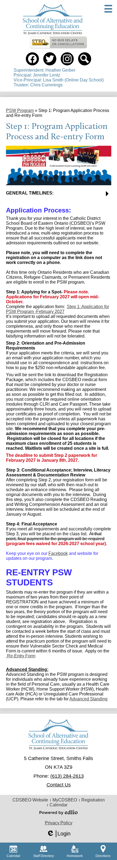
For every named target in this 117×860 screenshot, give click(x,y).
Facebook (58, 553)
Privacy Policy (58, 823)
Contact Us (59, 785)
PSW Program (20, 110)
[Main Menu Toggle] (108, 9)
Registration (93, 800)
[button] (58, 195)
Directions (103, 856)
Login (58, 834)
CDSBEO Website (30, 800)
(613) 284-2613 (67, 776)
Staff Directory (43, 856)
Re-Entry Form (20, 656)
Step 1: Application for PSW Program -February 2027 (57, 309)
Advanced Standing (88, 699)
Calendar (58, 805)
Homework (75, 856)
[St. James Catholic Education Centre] (52, 19)
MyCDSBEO (65, 800)
